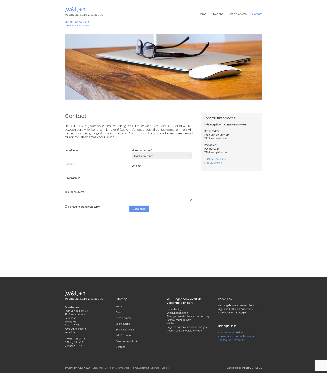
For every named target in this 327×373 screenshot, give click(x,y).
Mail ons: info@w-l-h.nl (77, 25)
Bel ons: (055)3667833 (77, 22)
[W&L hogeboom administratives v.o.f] (84, 11)
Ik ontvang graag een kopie (84, 207)
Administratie (123, 335)
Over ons (217, 14)
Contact (257, 14)
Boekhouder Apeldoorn (231, 333)
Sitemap (155, 367)
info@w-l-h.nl (215, 163)
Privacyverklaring (140, 367)
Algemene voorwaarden (117, 367)
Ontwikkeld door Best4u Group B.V (244, 367)
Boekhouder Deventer (231, 340)
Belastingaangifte (125, 330)
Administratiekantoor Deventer (236, 336)
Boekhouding (123, 324)
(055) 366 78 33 (216, 159)
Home (202, 14)
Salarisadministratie (127, 341)
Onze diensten (238, 14)
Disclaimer (98, 367)
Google (242, 313)
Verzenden (139, 209)
